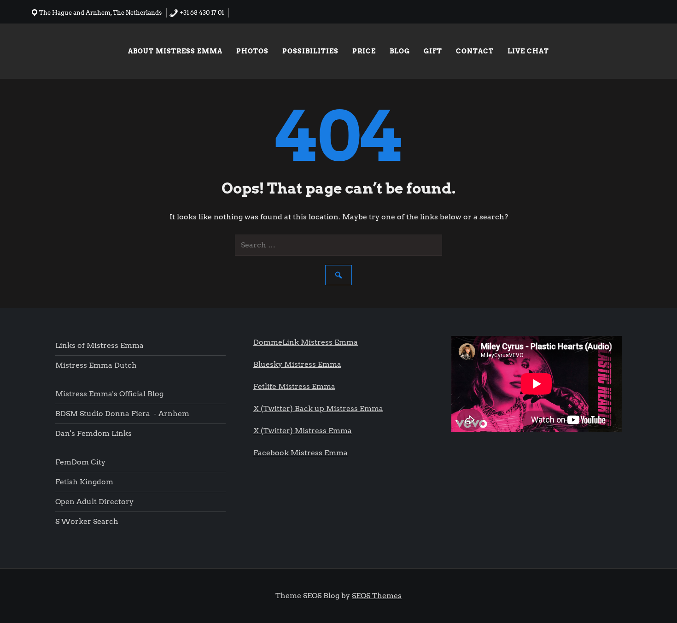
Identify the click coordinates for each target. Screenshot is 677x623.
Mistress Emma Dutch (96, 365)
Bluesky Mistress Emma (297, 364)
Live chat (528, 51)
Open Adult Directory (94, 501)
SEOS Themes (377, 595)
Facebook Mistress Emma (300, 452)
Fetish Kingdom (85, 481)
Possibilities (310, 51)
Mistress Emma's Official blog (109, 393)
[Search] (338, 275)
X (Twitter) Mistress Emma (302, 430)
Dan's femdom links (93, 433)
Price (364, 51)
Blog (400, 51)
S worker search (86, 521)
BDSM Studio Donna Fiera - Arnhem (122, 413)
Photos (252, 51)
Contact (475, 51)
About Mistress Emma (175, 51)
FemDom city (80, 462)
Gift (433, 51)
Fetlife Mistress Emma (294, 386)
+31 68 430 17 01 (201, 12)
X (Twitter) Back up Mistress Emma (318, 408)
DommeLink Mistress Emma (305, 342)
